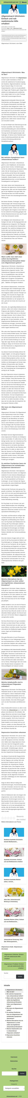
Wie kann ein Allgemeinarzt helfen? (15, 1009)
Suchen (6, 973)
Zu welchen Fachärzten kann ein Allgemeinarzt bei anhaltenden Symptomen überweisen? (14, 1015)
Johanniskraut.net (11, 2)
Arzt (11, 28)
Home (8, 28)
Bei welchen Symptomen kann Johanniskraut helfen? (15, 995)
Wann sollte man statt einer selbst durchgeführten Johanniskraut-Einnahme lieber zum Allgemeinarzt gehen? (15, 1002)
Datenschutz (14, 1061)
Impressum (14, 1057)
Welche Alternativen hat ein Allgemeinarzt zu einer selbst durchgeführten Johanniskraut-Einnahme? (15, 1023)
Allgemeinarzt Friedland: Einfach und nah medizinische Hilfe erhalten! (14, 966)
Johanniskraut (13, 710)
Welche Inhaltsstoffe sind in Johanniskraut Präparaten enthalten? (14, 1031)
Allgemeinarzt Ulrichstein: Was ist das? (14, 991)
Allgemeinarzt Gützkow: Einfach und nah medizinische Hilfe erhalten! (14, 956)
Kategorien (14, 1084)
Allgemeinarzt (22, 78)
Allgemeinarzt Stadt (17, 28)
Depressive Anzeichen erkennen (13, 1036)
